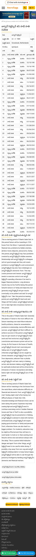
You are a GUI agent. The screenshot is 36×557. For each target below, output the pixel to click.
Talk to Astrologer (10, 553)
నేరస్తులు (30, 493)
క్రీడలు (25, 493)
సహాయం (4, 548)
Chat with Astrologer (17, 2)
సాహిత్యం (19, 493)
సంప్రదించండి (6, 533)
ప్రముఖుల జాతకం (10, 21)
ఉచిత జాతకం (6, 514)
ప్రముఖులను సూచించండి (12, 504)
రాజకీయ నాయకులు (15, 487)
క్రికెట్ (23, 487)
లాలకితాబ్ (5, 522)
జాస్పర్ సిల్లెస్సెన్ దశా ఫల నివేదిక (10, 472)
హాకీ (29, 498)
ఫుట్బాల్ (24, 498)
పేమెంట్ (4, 539)
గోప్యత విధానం (6, 542)
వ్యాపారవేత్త (5, 487)
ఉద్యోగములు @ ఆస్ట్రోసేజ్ (10, 551)
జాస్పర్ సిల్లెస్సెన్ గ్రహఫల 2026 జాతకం (11, 477)
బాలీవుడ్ (4, 493)
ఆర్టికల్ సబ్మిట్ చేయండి (9, 531)
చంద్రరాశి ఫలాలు (7, 516)
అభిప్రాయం (5, 528)
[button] (2, 15)
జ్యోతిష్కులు (5, 498)
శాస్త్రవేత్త (19, 498)
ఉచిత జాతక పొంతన (8, 511)
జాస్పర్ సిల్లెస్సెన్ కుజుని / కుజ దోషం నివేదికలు (13, 467)
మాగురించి (5, 536)
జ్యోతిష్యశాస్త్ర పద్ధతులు (9, 525)
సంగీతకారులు (12, 493)
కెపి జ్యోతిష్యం (6, 519)
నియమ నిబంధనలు (8, 545)
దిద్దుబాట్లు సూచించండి (24, 504)
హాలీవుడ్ (28, 487)
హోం (3, 21)
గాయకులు (12, 498)
